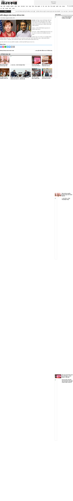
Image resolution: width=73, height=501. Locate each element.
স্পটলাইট (13, 8)
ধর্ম (41, 6)
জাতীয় (4, 6)
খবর (1, 8)
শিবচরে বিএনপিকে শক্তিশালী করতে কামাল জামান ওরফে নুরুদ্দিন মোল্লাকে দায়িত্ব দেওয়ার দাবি (67, 381)
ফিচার (48, 6)
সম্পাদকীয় (6, 8)
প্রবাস (46, 6)
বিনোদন (33, 6)
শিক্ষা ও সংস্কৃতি (53, 6)
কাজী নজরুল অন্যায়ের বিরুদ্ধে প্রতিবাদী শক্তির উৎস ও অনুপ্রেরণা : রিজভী (36, 78)
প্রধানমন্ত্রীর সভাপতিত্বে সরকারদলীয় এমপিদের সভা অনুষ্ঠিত (4, 78)
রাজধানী (57, 6)
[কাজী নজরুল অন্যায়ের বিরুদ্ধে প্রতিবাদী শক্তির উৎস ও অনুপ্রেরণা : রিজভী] (36, 76)
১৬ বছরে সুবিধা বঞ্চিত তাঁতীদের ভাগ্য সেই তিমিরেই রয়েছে (43, 50)
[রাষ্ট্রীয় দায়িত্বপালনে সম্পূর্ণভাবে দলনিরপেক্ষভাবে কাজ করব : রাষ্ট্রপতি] (47, 63)
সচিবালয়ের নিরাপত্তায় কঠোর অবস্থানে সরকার (7, 50)
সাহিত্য (10, 8)
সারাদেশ (19, 6)
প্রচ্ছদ (1, 6)
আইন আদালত (23, 6)
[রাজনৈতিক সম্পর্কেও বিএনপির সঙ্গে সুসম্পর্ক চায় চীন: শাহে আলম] (47, 76)
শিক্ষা (43, 6)
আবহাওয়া (63, 6)
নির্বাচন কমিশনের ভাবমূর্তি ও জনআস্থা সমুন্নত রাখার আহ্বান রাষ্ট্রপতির (43, 11)
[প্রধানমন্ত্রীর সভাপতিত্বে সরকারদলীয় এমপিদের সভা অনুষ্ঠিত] (4, 76)
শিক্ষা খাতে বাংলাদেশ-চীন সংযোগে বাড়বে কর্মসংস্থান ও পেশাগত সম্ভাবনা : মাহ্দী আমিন (67, 376)
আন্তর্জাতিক (8, 6)
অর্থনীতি (15, 6)
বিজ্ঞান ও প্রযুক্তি (37, 6)
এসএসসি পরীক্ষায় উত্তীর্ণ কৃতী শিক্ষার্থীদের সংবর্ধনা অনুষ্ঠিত (20, 11)
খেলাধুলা (30, 6)
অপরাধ (27, 6)
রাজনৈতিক (12, 6)
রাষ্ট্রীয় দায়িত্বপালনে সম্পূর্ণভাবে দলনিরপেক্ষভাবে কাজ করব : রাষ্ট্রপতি (46, 66)
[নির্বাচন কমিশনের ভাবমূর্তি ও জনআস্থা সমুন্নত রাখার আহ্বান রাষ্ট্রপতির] (4, 63)
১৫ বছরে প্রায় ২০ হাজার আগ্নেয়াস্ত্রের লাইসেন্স (17, 64)
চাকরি (3, 8)
